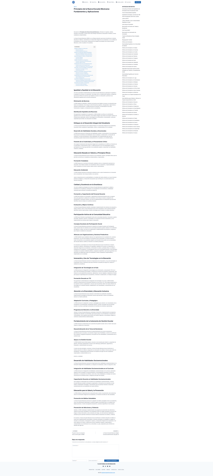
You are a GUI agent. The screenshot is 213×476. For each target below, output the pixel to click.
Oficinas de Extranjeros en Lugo (129, 77)
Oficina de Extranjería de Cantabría (130, 54)
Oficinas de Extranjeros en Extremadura (131, 79)
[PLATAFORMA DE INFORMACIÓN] (73, 2)
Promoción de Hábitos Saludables (81, 84)
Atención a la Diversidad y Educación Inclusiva (82, 71)
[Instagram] (108, 466)
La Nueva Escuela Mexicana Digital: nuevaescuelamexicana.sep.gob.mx (111, 433)
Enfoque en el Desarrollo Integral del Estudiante (83, 52)
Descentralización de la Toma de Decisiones (83, 76)
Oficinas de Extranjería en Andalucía (130, 124)
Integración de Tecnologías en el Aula (82, 68)
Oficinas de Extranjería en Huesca (129, 132)
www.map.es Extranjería (127, 24)
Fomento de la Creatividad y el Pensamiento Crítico (84, 54)
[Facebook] (103, 466)
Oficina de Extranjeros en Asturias (129, 86)
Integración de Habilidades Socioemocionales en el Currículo (85, 80)
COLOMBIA (97, 469)
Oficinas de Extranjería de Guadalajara (130, 120)
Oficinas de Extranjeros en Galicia (129, 47)
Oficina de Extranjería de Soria (129, 60)
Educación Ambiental (79, 58)
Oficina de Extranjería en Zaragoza (130, 58)
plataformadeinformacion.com (108, 472)
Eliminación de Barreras (79, 49)
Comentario (75, 445)
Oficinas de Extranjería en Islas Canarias (131, 90)
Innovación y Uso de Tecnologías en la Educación (83, 67)
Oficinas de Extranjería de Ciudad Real (130, 128)
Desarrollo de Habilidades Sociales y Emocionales (84, 53)
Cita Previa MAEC (126, 30)
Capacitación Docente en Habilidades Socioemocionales (85, 81)
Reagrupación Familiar (127, 39)
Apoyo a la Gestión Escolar (80, 77)
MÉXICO (108, 469)
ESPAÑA (103, 469)
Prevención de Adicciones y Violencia (82, 85)
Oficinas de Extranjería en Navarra (129, 102)
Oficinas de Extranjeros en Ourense (130, 49)
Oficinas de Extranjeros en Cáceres (130, 84)
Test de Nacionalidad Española (129, 12)
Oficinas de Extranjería (127, 42)
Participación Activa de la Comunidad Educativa (83, 63)
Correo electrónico (93, 460)
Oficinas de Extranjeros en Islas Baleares (131, 108)
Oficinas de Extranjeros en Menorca (130, 92)
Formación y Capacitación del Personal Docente (83, 61)
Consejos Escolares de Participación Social (83, 65)
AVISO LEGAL (121, 469)
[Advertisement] (95, 21)
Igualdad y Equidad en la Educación (80, 48)
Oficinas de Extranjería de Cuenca (129, 122)
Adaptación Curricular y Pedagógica (81, 72)
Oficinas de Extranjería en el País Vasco (131, 88)
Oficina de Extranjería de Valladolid (130, 62)
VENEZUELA (114, 469)
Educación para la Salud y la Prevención (81, 82)
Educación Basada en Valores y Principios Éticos (83, 56)
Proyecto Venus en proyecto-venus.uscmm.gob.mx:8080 (78, 433)
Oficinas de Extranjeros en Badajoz (130, 82)
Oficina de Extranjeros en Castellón (130, 64)
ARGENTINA (91, 469)
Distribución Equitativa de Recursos (81, 51)
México (75, 6)
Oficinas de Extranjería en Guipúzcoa (130, 106)
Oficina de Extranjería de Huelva (129, 66)
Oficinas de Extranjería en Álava (129, 104)
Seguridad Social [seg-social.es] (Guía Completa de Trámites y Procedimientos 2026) (131, 70)
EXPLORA (138, 2)
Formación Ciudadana (79, 57)
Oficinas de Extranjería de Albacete (130, 130)
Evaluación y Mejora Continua (80, 62)
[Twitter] (105, 466)
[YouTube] (110, 466)
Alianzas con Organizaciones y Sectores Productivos (84, 66)
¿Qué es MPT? (125, 18)
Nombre (75, 460)
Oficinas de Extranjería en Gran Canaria (131, 126)
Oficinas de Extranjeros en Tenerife (130, 110)
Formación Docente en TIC (80, 70)
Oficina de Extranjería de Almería (129, 112)
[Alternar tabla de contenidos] (94, 47)
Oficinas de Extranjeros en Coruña (129, 52)
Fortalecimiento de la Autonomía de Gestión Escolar (83, 75)
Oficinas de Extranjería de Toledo (129, 118)
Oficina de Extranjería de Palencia (129, 56)
